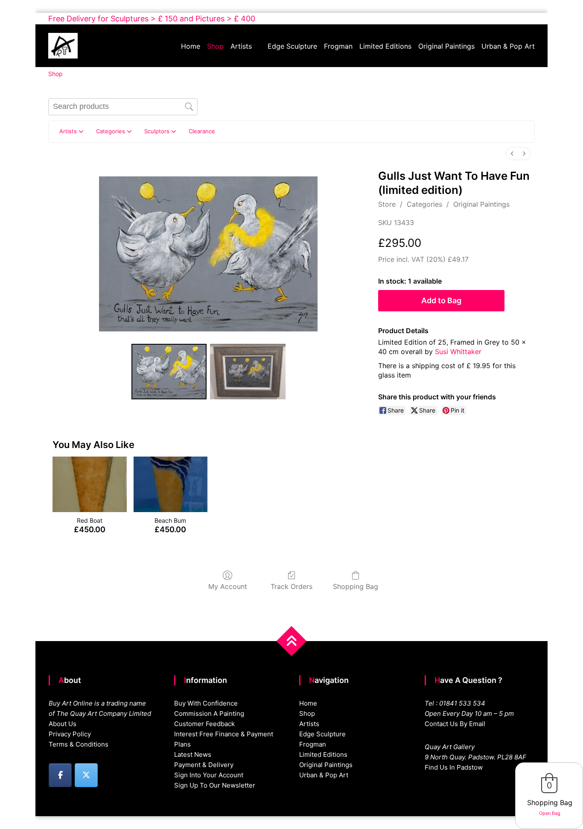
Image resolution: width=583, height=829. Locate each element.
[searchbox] (123, 106)
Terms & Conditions (78, 744)
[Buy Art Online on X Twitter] (86, 775)
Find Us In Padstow (454, 767)
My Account (227, 586)
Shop (215, 46)
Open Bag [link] (549, 813)
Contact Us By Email (455, 724)
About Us (62, 724)
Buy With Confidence (206, 703)
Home (190, 46)
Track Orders (291, 586)
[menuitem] (512, 153)
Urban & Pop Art (508, 46)
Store (387, 204)
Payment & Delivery (203, 765)
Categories (424, 204)
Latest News (192, 754)
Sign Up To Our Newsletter (214, 785)
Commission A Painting (209, 713)
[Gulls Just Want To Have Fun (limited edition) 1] (248, 371)
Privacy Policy (70, 734)
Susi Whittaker (458, 351)
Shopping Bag (355, 586)
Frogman (338, 46)
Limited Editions (385, 46)
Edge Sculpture (292, 46)
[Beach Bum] (170, 484)
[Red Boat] (89, 484)
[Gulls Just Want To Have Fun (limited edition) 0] (169, 371)
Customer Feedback (204, 724)
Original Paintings (446, 46)
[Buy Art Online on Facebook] (60, 775)
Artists (241, 46)
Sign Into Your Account (208, 775)
